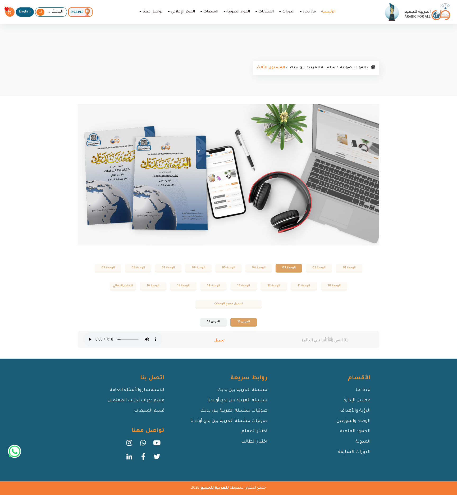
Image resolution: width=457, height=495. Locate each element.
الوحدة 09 (108, 267)
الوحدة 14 (213, 285)
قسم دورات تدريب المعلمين (136, 400)
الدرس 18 (213, 321)
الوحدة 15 (183, 285)
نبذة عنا (363, 390)
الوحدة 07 (168, 267)
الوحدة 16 (153, 285)
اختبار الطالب (254, 441)
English (25, 12)
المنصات (210, 12)
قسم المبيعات (149, 410)
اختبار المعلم (254, 431)
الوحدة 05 (228, 267)
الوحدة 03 (289, 267)
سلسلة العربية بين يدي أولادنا (237, 400)
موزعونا (77, 12)
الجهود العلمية (355, 431)
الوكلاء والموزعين (353, 421)
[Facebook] (143, 458)
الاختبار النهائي (123, 285)
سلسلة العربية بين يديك (312, 68)
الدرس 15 (243, 321)
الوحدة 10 (334, 285)
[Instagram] (129, 444)
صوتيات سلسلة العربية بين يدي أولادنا (228, 421)
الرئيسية (328, 12)
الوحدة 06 (198, 267)
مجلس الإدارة (357, 400)
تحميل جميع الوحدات (228, 303)
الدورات (288, 12)
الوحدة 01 (349, 267)
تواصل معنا (152, 12)
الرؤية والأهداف (355, 410)
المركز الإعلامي (183, 12)
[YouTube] (157, 444)
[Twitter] (157, 458)
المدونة (363, 441)
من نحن (309, 12)
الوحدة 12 (274, 285)
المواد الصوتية (238, 12)
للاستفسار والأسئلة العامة (137, 390)
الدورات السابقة (354, 452)
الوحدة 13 (243, 285)
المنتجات (266, 12)
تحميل (219, 340)
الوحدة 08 (138, 267)
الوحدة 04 (259, 267)
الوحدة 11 (304, 285)
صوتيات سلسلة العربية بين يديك (233, 410)
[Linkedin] (129, 458)
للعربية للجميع (214, 488)
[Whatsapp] (143, 444)
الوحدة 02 (319, 267)
